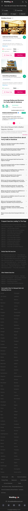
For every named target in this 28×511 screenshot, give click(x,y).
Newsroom (14, 480)
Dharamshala (17, 312)
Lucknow (16, 395)
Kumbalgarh (17, 315)
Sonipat (2, 379)
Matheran (16, 325)
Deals (19, 483)
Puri (15, 408)
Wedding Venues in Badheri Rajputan (10, 276)
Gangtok (3, 338)
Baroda (15, 421)
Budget (14, 14)
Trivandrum (3, 354)
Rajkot (15, 453)
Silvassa (16, 379)
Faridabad (16, 424)
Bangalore (16, 389)
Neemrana (3, 363)
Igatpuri (16, 363)
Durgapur (3, 312)
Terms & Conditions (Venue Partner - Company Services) (12, 491)
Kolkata (2, 389)
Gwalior (16, 456)
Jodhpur (16, 440)
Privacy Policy (5, 480)
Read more (5, 46)
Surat (2, 417)
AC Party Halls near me (10, 256)
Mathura (16, 299)
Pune (15, 392)
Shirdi (15, 373)
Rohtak (2, 293)
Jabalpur (3, 459)
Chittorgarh (16, 293)
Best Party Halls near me (10, 262)
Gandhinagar (4, 465)
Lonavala (16, 360)
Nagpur (15, 405)
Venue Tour (9, 55)
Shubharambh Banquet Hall (9, 112)
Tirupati (2, 315)
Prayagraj (16, 449)
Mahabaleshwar (18, 376)
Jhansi (15, 366)
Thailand (3, 341)
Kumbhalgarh (4, 347)
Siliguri (15, 462)
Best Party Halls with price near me (13, 258)
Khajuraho (3, 376)
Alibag (2, 334)
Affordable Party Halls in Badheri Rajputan (11, 224)
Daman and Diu (17, 472)
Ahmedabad (17, 398)
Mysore (16, 350)
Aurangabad (17, 469)
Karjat (15, 334)
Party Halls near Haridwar (19, 267)
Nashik (15, 433)
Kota (2, 299)
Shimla (2, 462)
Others (15, 354)
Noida (15, 417)
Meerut (2, 440)
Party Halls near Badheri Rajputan (15, 246)
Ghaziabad (3, 401)
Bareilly (2, 318)
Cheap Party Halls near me (13, 264)
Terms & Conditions (21, 477)
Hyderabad (16, 386)
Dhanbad (16, 318)
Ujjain (2, 469)
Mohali (2, 357)
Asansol (16, 347)
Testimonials (23, 480)
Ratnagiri (16, 331)
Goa (15, 401)
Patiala (15, 338)
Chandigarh (3, 405)
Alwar (2, 309)
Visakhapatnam (4, 433)
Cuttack (16, 465)
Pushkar (2, 344)
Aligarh (15, 309)
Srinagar (3, 331)
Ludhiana (3, 421)
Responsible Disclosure (17, 486)
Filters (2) (23, 14)
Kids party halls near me (15, 265)
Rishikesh (3, 370)
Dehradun (3, 449)
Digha (2, 306)
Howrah (16, 446)
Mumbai (16, 382)
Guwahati (3, 437)
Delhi (2, 386)
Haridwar (16, 370)
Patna (2, 408)
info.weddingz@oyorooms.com (15, 501)
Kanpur (15, 414)
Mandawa (3, 302)
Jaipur (2, 395)
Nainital (2, 328)
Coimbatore (17, 459)
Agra (2, 414)
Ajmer (2, 325)
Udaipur (16, 411)
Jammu (16, 306)
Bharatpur (3, 350)
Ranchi (2, 443)
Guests (5, 14)
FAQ (13, 477)
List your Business (8, 483)
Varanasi (3, 430)
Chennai (2, 392)
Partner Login (5, 477)
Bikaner (16, 357)
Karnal (2, 446)
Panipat (2, 472)
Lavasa (2, 322)
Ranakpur (16, 341)
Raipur (2, 453)
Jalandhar (3, 456)
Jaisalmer (16, 296)
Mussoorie (3, 366)
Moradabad (3, 382)
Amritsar (16, 430)
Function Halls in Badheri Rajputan (15, 283)
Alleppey (3, 360)
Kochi (15, 443)
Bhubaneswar (17, 427)
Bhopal (2, 427)
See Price (20, 55)
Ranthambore (4, 373)
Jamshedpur (17, 328)
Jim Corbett (3, 296)
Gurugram (3, 424)
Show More (24, 134)
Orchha (15, 322)
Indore (2, 398)
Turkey (15, 344)
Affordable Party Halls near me (8, 254)
